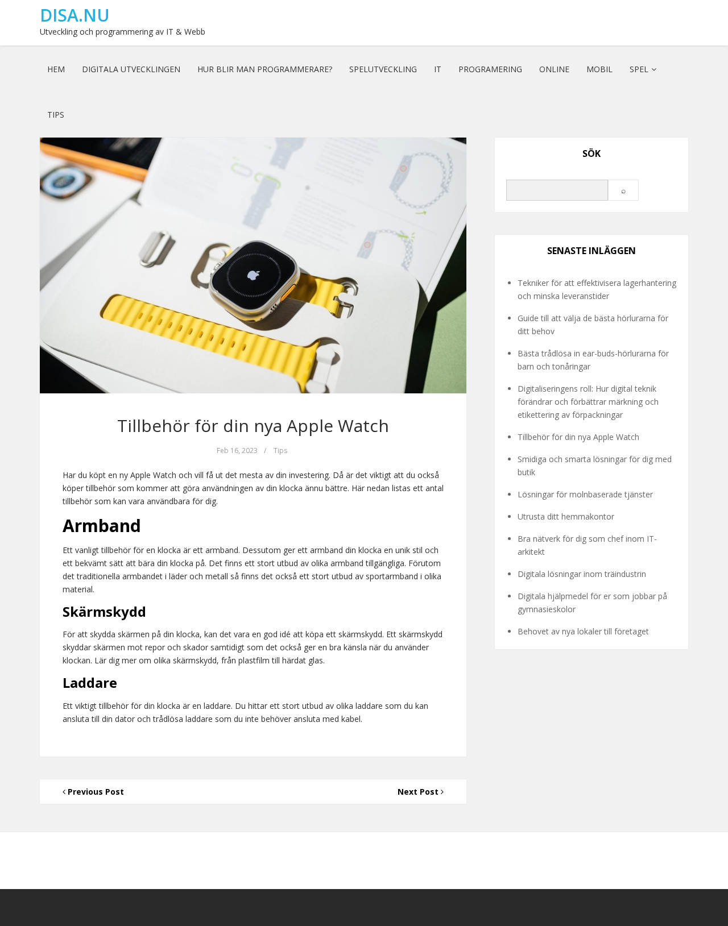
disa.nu (75, 15)
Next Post (419, 791)
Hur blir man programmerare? (264, 69)
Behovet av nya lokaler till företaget (583, 631)
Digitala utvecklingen (131, 69)
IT (437, 69)
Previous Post (94, 791)
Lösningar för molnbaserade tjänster (585, 494)
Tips (55, 114)
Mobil (599, 69)
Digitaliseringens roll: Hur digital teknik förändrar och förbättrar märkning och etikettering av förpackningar (588, 401)
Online (554, 69)
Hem (56, 69)
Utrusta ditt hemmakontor (566, 516)
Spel (639, 69)
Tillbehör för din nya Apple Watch (253, 425)
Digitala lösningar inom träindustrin (582, 573)
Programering (490, 69)
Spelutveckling (383, 69)
